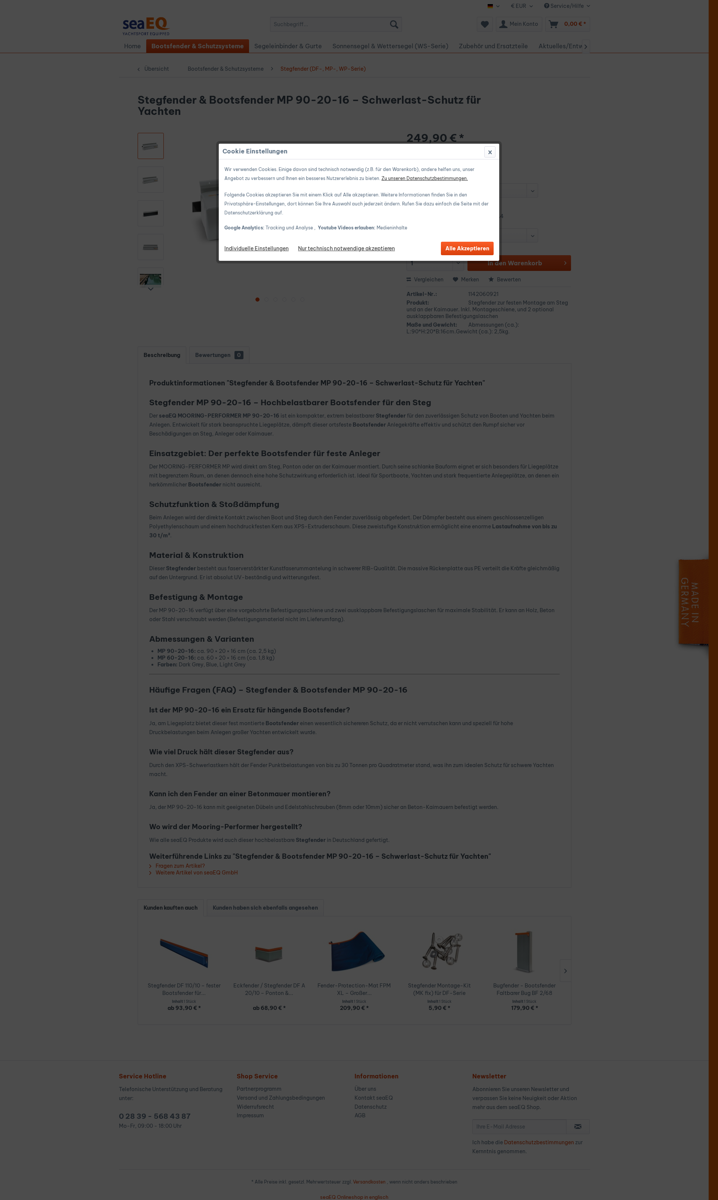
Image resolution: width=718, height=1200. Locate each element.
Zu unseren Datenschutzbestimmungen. (424, 178)
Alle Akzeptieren (467, 248)
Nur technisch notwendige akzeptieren (346, 248)
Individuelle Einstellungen (256, 248)
